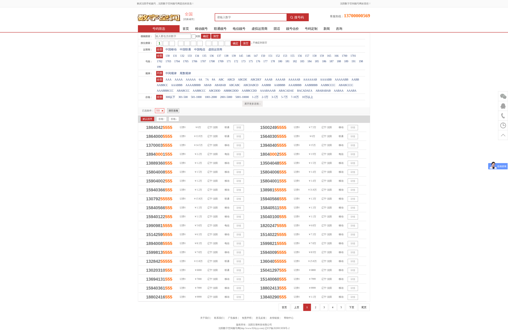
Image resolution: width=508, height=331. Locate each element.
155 (292, 55)
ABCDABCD (250, 85)
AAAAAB (294, 79)
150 (263, 55)
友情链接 (274, 318)
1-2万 (255, 97)
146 (248, 55)
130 (167, 55)
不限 (159, 73)
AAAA (179, 79)
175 (251, 61)
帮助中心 (288, 318)
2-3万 (265, 97)
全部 (159, 49)
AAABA (351, 90)
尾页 (364, 307)
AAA (168, 79)
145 (241, 55)
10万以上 (307, 97)
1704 (177, 61)
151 (270, 55)
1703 (168, 61)
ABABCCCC (346, 85)
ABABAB (220, 85)
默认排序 (147, 119)
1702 (159, 61)
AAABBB (176, 85)
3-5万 (274, 97)
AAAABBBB (193, 85)
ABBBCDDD (231, 90)
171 (229, 61)
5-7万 (284, 97)
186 (324, 61)
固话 (277, 28)
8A (213, 79)
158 (314, 55)
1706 (194, 61)
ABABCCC (183, 90)
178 (273, 61)
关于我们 (205, 318)
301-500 (183, 97)
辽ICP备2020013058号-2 (277, 328)
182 (295, 61)
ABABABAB (323, 90)
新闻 (326, 28)
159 (322, 55)
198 (361, 61)
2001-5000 (226, 97)
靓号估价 (292, 28)
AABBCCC (199, 90)
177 (265, 61)
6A (200, 79)
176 (258, 61)
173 (243, 61)
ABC (221, 79)
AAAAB (280, 79)
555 (158, 110)
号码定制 (311, 28)
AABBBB (279, 85)
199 (159, 66)
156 (300, 55)
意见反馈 (260, 318)
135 (204, 55)
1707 (203, 61)
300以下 (170, 97)
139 (234, 55)
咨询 (339, 28)
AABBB (266, 85)
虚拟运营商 (259, 28)
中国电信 (199, 49)
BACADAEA (304, 90)
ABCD (231, 79)
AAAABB (326, 79)
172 (236, 61)
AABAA (338, 90)
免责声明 (246, 318)
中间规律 (171, 73)
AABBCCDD (249, 90)
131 (175, 55)
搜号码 (299, 17)
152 (278, 55)
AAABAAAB (267, 90)
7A (207, 79)
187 (331, 61)
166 (336, 55)
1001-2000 (211, 97)
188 (339, 61)
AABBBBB (311, 85)
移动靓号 (201, 28)
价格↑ (162, 119)
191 (353, 61)
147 (256, 55)
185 (317, 61)
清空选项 (173, 110)
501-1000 (196, 97)
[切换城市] (188, 19)
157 (307, 55)
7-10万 (295, 97)
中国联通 (185, 49)
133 (190, 55)
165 (329, 55)
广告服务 (233, 318)
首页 (186, 28)
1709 (220, 61)
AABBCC (162, 85)
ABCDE (242, 79)
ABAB (207, 85)
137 (219, 55)
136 (212, 55)
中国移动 (171, 49)
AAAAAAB (310, 79)
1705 (186, 61)
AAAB (268, 79)
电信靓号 (239, 28)
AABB (355, 79)
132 (182, 55)
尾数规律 (185, 73)
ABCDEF (255, 79)
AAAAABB (341, 79)
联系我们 (219, 318)
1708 (212, 61)
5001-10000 (242, 97)
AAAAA (191, 79)
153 (285, 55)
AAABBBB (294, 85)
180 (280, 61)
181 (287, 61)
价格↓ (174, 119)
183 (302, 61)
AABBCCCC (328, 85)
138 (226, 55)
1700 (344, 55)
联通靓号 (220, 28)
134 (197, 55)
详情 (238, 127)
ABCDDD (214, 90)
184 (309, 61)
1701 (353, 55)
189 (346, 61)
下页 (351, 307)
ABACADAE (286, 90)
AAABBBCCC (165, 90)
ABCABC (234, 85)
